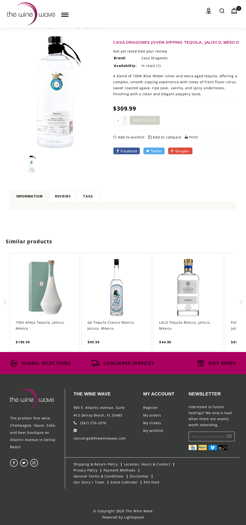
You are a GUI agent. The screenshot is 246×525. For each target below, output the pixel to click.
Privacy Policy (86, 470)
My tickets (152, 423)
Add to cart (145, 120)
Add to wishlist (131, 137)
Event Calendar (124, 482)
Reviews (63, 196)
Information (29, 196)
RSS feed (151, 482)
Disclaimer (139, 476)
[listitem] (45, 302)
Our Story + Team (89, 482)
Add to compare (167, 137)
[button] (5, 302)
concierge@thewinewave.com (100, 438)
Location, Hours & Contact (147, 464)
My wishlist (153, 430)
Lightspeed (134, 517)
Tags (88, 196)
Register (150, 407)
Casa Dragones (154, 58)
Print (193, 137)
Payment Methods (119, 470)
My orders (152, 415)
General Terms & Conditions (99, 476)
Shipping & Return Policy (96, 464)
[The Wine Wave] (31, 13)
